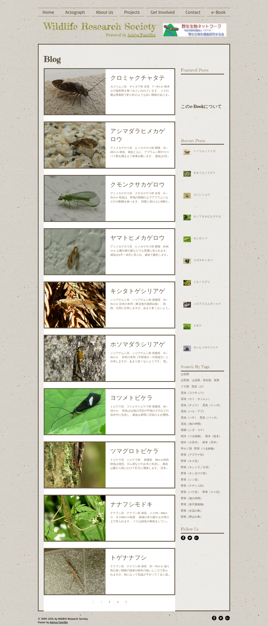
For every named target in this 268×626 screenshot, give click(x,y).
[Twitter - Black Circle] (190, 538)
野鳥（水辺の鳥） (192, 510)
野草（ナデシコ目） (193, 485)
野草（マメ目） (212, 492)
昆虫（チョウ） (190, 405)
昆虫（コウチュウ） (193, 392)
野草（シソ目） (190, 479)
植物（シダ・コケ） (193, 429)
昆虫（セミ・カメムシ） (196, 398)
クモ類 (185, 386)
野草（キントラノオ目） (196, 467)
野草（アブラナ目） (193, 454)
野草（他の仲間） (192, 498)
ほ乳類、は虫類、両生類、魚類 (200, 380)
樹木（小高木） (190, 442)
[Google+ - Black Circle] (196, 538)
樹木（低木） (213, 436)
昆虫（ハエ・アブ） (193, 411)
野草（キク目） (190, 460)
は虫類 (185, 374)
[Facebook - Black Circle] (183, 538)
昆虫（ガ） (198, 386)
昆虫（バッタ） (209, 417)
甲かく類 (186, 448)
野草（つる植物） (205, 448)
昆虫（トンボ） (212, 405)
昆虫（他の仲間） (192, 423)
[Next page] (125, 601)
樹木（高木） (210, 442)
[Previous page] (93, 601)
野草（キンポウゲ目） (194, 473)
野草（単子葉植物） (193, 504)
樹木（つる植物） (192, 436)
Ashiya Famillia (141, 34)
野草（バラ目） (190, 492)
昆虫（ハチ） (189, 417)
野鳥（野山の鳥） (192, 516)
